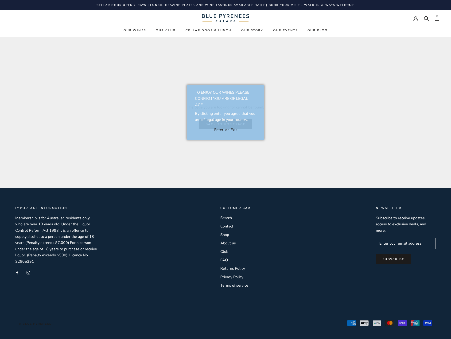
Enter (218, 129)
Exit (234, 129)
